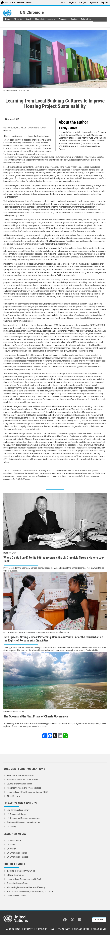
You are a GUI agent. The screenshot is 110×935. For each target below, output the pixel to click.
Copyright (41, 929)
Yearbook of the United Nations (20, 775)
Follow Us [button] (86, 19)
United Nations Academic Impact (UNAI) (24, 879)
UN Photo (11, 844)
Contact (28, 929)
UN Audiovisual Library (16, 814)
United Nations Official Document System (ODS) (27, 792)
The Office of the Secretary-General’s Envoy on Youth (30, 891)
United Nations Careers (16, 896)
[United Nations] (10, 13)
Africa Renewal (13, 796)
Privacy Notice (82, 929)
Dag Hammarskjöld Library (18, 810)
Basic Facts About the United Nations (22, 779)
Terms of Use (100, 929)
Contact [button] (74, 19)
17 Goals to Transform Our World (21, 871)
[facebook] (65, 919)
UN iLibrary (11, 826)
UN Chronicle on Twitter (17, 853)
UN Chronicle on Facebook (18, 857)
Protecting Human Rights (17, 883)
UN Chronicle (32, 12)
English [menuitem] (72, 2)
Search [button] (28, 19)
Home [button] (7, 19)
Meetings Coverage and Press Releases (24, 788)
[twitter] (72, 919)
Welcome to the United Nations (19, 2)
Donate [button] (99, 920)
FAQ (52, 929)
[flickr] (79, 919)
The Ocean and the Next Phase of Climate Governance (35, 716)
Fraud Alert (64, 929)
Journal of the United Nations (19, 784)
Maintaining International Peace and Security (26, 887)
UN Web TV (11, 849)
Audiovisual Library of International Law (23, 822)
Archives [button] (63, 19)
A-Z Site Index (13, 929)
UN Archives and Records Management (24, 818)
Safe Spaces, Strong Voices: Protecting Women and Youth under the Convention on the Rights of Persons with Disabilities (53, 638)
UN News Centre (14, 840)
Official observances (15, 875)
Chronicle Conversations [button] (45, 19)
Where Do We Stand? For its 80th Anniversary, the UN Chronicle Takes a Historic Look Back (53, 559)
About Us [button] (18, 19)
